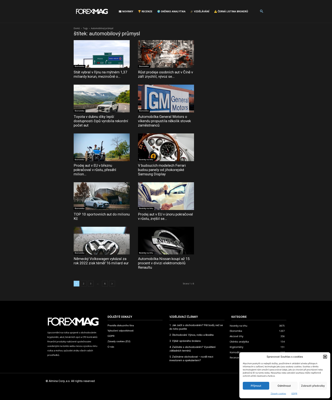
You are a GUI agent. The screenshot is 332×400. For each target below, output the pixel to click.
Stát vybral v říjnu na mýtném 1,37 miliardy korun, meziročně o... (100, 74)
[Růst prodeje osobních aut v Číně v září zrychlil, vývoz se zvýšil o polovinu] (166, 54)
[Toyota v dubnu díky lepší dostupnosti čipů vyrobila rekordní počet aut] (102, 98)
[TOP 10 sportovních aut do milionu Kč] (102, 196)
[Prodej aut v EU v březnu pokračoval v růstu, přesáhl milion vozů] (102, 147)
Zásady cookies (278, 393)
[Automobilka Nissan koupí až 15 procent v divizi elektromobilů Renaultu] (166, 240)
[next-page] (112, 283)
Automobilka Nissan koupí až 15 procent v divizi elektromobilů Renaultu (164, 263)
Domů (77, 28)
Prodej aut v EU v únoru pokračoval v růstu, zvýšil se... (165, 216)
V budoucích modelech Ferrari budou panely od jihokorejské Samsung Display (162, 169)
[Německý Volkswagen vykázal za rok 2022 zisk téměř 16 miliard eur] (102, 240)
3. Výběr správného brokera (185, 341)
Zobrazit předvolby (313, 385)
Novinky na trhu (146, 159)
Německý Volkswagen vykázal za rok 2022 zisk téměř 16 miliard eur (101, 261)
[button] (325, 356)
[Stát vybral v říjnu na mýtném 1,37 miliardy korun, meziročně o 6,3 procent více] (102, 54)
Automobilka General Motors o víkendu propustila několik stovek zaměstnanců (164, 121)
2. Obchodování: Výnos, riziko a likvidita (191, 334)
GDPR (294, 393)
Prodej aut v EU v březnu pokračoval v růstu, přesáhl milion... (95, 169)
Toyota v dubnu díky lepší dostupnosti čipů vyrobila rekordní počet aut (101, 121)
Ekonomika (79, 66)
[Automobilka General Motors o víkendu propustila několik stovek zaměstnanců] (166, 98)
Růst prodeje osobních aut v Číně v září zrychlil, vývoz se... (165, 74)
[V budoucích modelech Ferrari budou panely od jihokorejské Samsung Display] (166, 147)
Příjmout (256, 385)
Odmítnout (284, 385)
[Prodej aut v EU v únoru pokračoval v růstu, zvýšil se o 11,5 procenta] (166, 196)
